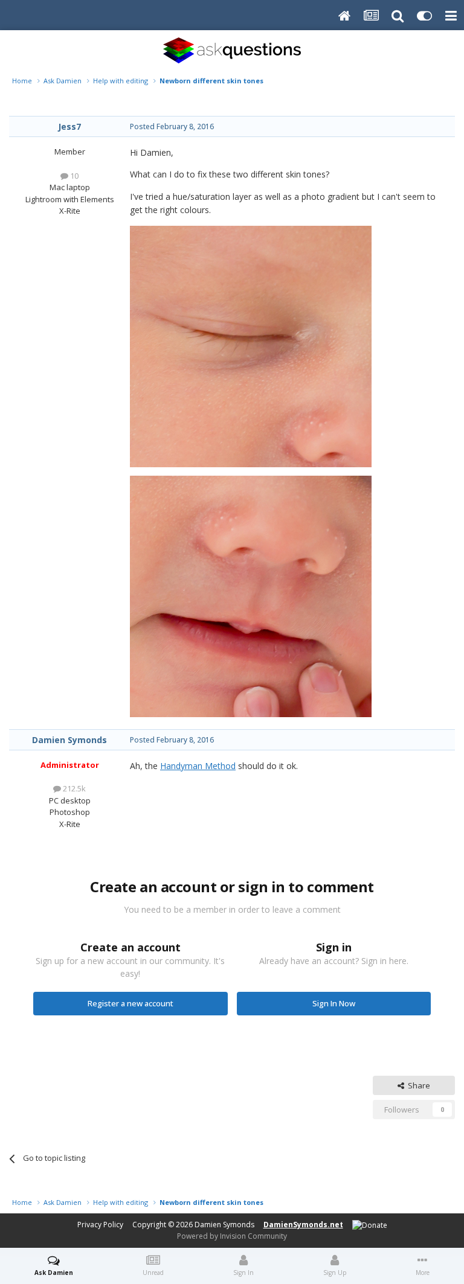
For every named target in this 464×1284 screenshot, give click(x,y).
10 (73, 175)
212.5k (73, 788)
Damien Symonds (69, 740)
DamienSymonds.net (303, 1224)
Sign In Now (333, 1003)
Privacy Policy (100, 1224)
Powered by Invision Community (232, 1236)
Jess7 (69, 126)
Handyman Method (198, 765)
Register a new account (130, 1003)
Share (417, 1085)
